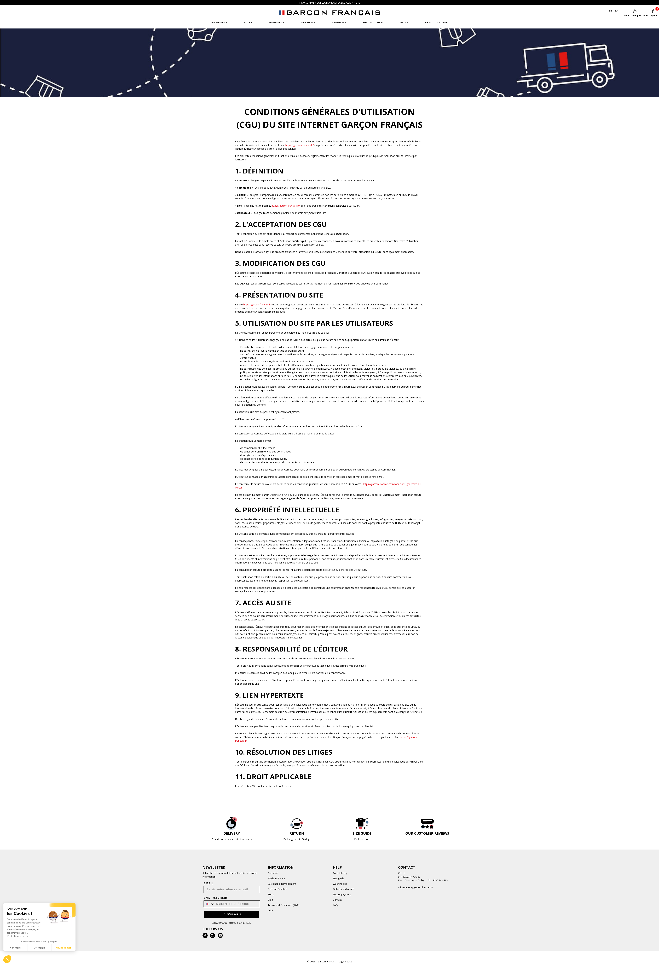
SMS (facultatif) (216, 897)
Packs (404, 22)
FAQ (335, 905)
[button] (7, 959)
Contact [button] (406, 867)
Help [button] (337, 867)
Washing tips (340, 883)
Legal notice (345, 961)
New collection (436, 22)
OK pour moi (63, 947)
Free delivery (340, 873)
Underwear (219, 22)
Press (271, 894)
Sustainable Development (282, 883)
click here (353, 2)
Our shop (273, 873)
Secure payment (342, 894)
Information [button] (281, 867)
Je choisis (39, 947)
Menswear (308, 22)
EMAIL (209, 883)
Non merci (15, 947)
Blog (270, 899)
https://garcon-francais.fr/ (299, 145)
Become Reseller (277, 889)
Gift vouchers (373, 22)
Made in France (276, 878)
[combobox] (209, 904)
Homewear (276, 22)
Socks (248, 22)
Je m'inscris (231, 914)
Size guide (338, 878)
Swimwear (339, 22)
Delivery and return (343, 889)
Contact (337, 899)
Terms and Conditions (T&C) (283, 905)
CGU (270, 910)
